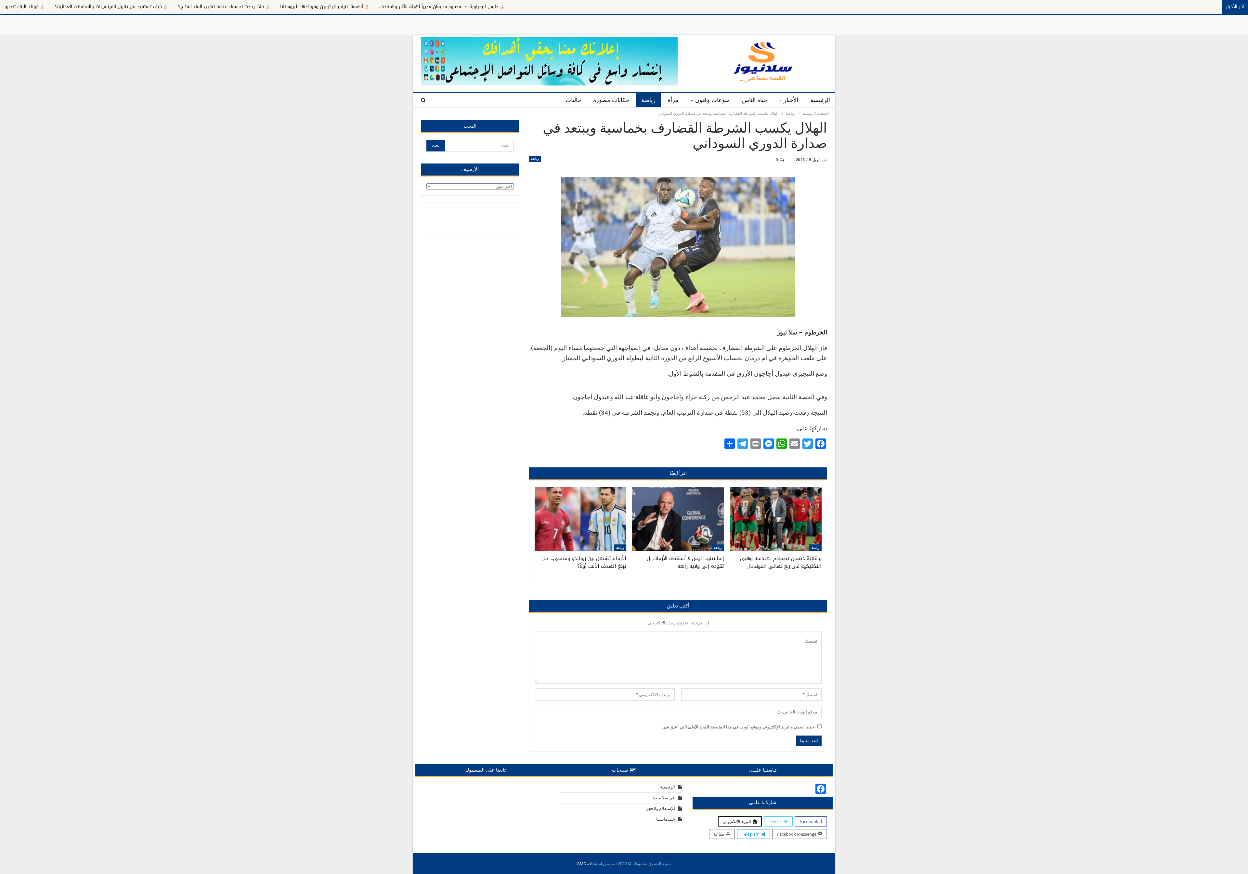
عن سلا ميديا (664, 797)
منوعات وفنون (712, 100)
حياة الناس (754, 100)
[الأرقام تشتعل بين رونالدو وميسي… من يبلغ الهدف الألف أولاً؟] (580, 519)
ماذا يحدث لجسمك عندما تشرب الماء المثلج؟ (308, 6)
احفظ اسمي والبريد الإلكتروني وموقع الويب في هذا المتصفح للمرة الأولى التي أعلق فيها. (738, 726)
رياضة (648, 100)
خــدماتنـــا (665, 819)
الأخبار (791, 100)
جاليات (573, 100)
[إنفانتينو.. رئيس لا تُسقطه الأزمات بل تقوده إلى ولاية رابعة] (678, 519)
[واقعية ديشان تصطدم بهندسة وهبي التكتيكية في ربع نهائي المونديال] (776, 519)
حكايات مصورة (611, 100)
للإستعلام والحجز (660, 808)
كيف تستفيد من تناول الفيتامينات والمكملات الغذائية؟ (195, 6)
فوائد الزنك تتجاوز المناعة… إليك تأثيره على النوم (78, 6)
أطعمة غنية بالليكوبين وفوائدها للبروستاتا (409, 6)
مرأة (673, 100)
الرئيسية (820, 100)
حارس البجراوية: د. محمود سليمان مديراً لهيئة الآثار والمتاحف (526, 6)
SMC (581, 863)
